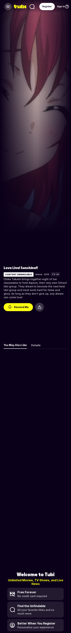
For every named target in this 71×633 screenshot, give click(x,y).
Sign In (61, 6)
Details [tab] (36, 345)
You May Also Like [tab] (15, 345)
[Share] (39, 307)
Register (47, 6)
